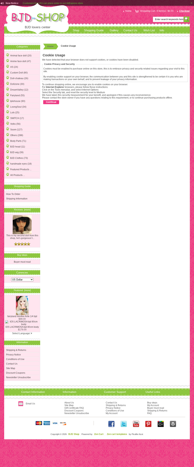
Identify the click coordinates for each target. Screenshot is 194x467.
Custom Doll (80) (19, 72)
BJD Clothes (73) (19, 158)
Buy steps (152, 402)
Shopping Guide (94, 30)
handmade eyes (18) (21, 163)
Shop (76, 30)
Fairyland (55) (17, 95)
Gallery (114, 30)
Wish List (149, 30)
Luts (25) (14, 112)
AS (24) (14, 67)
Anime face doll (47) (20, 61)
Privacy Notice (13, 354)
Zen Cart (98, 434)
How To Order (13, 194)
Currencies (22, 272)
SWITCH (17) (17, 118)
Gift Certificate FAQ (74, 408)
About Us (69, 402)
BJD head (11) (17, 146)
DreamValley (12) (19, 89)
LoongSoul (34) (18, 107)
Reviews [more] (22, 209)
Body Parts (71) (18, 141)
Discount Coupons (15, 373)
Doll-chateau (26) (19, 78)
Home (128, 11)
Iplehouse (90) (17, 101)
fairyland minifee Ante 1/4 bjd (22, 316)
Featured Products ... (20, 169)
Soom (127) (16, 129)
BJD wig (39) (16, 152)
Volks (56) (15, 124)
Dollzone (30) (17, 84)
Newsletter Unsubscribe (18, 377)
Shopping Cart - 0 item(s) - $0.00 (157, 11)
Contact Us (130, 30)
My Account (111, 413)
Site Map (10, 368)
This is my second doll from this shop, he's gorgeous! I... (22, 236)
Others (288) (16, 135)
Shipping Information (16, 198)
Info (162, 30)
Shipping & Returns (16, 350)
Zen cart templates (117, 434)
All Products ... (17, 175)
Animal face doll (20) (20, 55)
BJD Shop (73, 434)
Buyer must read (22, 262)
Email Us (30, 403)
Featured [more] (22, 290)
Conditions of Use (15, 359)
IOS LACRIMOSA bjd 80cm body (22, 327)
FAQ (149, 413)
